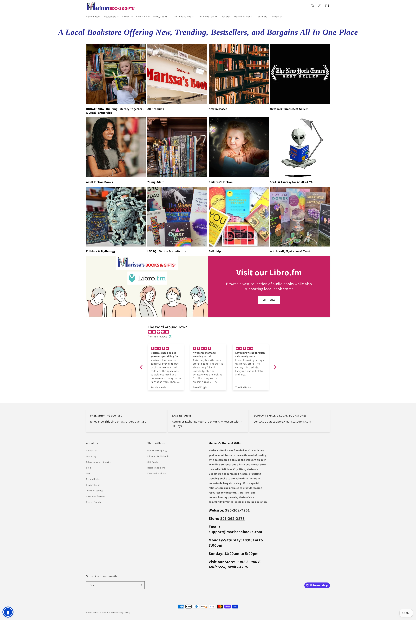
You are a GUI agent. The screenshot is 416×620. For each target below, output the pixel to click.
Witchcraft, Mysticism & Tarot (290, 251)
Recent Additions (156, 467)
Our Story (91, 456)
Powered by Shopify (121, 612)
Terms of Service (94, 490)
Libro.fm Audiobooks (158, 456)
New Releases (218, 109)
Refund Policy (93, 479)
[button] (111, 16)
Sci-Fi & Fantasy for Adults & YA (291, 182)
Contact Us (92, 450)
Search (89, 473)
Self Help (215, 251)
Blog (88, 467)
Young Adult (155, 182)
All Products (155, 109)
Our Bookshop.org (157, 450)
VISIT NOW (269, 300)
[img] (210, 332)
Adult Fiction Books (99, 182)
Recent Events (93, 501)
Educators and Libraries (98, 462)
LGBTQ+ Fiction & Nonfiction (166, 251)
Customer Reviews (95, 496)
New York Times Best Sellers (289, 109)
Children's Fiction (221, 182)
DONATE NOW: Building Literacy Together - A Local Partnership (115, 110)
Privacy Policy (93, 484)
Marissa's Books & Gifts (103, 612)
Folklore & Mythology (101, 251)
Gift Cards (152, 462)
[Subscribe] (140, 585)
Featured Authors (156, 473)
